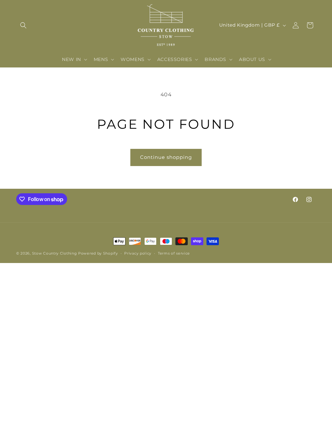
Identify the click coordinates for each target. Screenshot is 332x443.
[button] (23, 25)
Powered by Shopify (98, 253)
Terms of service (174, 253)
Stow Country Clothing (54, 253)
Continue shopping (166, 157)
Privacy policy (137, 253)
